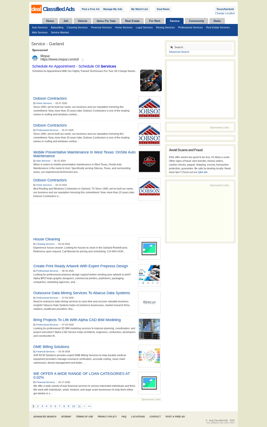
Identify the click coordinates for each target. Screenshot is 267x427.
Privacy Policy (107, 416)
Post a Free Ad (90, 9)
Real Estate (132, 21)
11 (79, 406)
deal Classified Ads (218, 420)
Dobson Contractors (50, 98)
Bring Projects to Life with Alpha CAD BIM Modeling (77, 320)
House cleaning (46, 239)
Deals (217, 21)
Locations (138, 416)
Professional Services (190, 27)
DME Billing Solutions (51, 347)
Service (174, 21)
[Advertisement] (97, 219)
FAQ (124, 416)
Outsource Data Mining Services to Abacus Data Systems (81, 293)
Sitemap (66, 416)
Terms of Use (84, 416)
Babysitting (57, 27)
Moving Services (165, 27)
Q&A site (203, 172)
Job (65, 21)
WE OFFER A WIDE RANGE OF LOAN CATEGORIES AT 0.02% (81, 375)
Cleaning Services (77, 27)
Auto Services (40, 27)
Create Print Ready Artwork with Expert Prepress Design (80, 266)
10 (73, 406)
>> (89, 406)
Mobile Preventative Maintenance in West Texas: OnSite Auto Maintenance (84, 154)
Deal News (163, 9)
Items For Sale (106, 21)
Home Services (123, 27)
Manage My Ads (112, 9)
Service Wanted (60, 32)
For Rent (154, 21)
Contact (155, 416)
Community (196, 21)
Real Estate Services (218, 27)
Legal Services (144, 27)
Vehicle (82, 21)
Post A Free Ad (175, 416)
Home (50, 21)
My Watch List (139, 9)
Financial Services (101, 27)
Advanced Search (179, 51)
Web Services (40, 32)
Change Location (225, 13)
